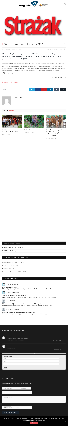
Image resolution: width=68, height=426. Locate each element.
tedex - (10, 301)
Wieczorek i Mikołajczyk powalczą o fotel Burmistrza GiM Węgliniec (22, 304)
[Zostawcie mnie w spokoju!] (34, 121)
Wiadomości (62, 49)
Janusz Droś (7, 49)
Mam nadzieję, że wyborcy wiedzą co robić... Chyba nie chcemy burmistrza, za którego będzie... (27, 305)
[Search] (65, 4)
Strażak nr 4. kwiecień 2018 (10, 82)
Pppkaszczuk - (12, 309)
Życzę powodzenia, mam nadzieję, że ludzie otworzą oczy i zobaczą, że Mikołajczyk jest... (25, 314)
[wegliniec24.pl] (34, 3)
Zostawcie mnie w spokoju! (32, 130)
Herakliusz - (12, 284)
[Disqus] (34, 166)
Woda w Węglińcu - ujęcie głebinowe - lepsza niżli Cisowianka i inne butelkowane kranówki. (26, 289)
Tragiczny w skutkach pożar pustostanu (14, 295)
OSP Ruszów (55, 49)
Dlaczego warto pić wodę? (10, 287)
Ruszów (49, 49)
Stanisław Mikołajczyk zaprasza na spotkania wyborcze (18, 312)
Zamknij (34, 423)
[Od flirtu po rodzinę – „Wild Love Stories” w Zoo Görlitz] (12, 121)
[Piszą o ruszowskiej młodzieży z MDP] (34, 26)
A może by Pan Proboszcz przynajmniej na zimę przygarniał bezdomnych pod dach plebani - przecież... (29, 297)
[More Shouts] (34, 353)
